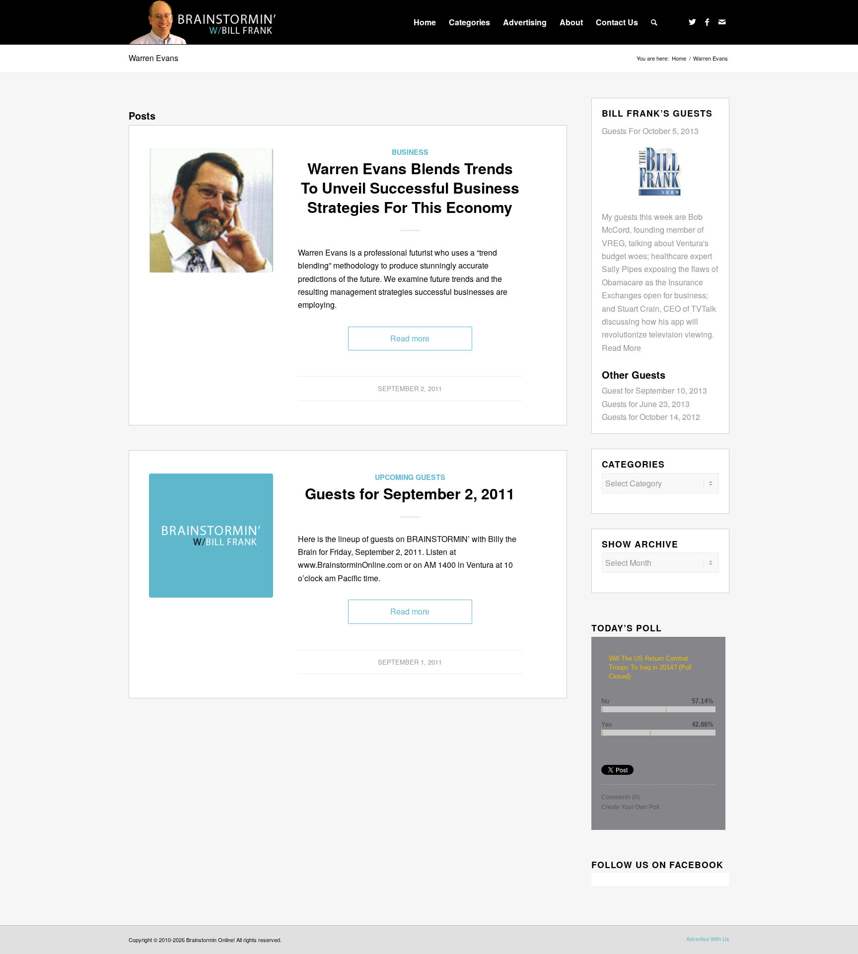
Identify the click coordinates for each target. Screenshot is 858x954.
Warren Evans (153, 58)
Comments (620, 797)
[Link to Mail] (722, 21)
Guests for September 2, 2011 (410, 493)
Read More (621, 347)
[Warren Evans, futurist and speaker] (211, 210)
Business (410, 152)
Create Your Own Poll (630, 807)
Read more (409, 338)
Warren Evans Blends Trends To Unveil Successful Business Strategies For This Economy (410, 187)
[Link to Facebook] (707, 21)
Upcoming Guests (410, 477)
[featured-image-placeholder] (211, 536)
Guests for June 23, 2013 (646, 403)
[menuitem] (424, 22)
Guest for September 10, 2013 (654, 390)
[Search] (654, 22)
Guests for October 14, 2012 (651, 416)
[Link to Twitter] (692, 21)
